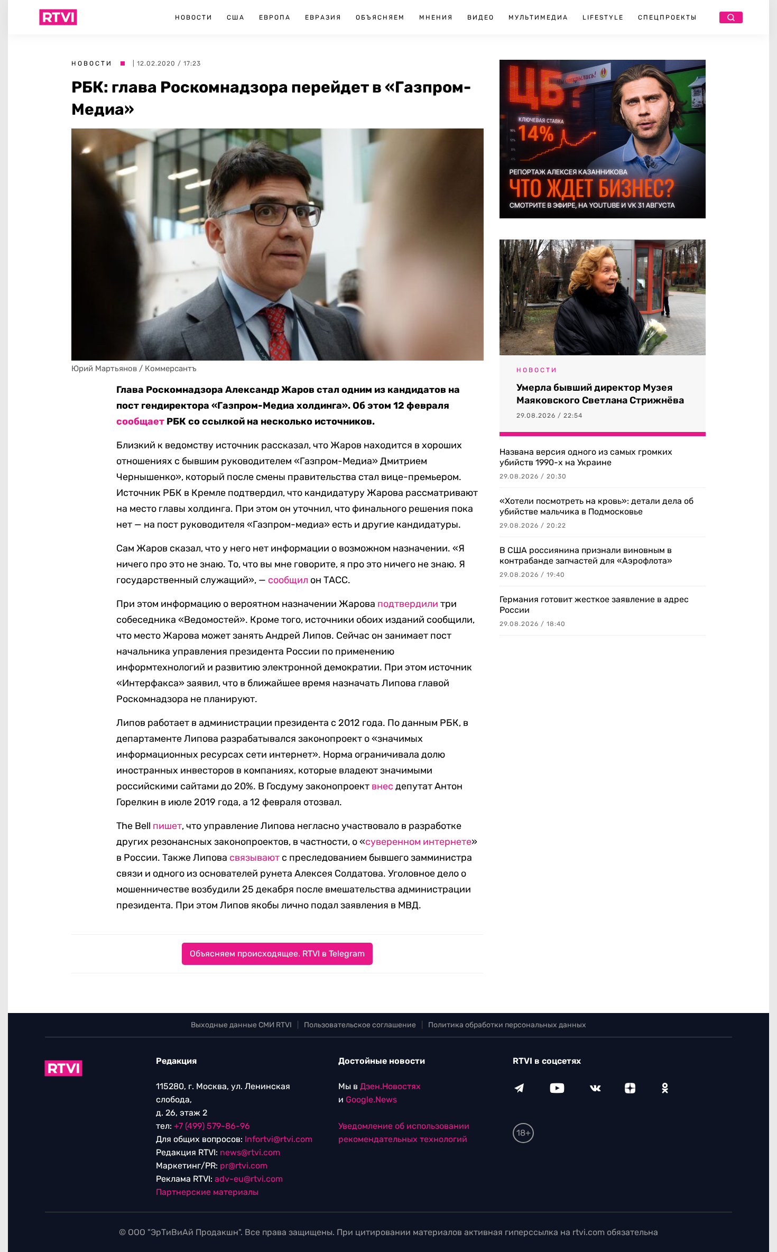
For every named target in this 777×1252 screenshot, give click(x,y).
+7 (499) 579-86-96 (212, 1126)
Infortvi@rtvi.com (278, 1139)
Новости (193, 17)
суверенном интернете (418, 842)
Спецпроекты (667, 17)
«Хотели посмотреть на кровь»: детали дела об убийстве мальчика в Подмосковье (596, 506)
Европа (275, 17)
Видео (480, 17)
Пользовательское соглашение (360, 1024)
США (236, 17)
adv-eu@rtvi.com (249, 1179)
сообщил (288, 580)
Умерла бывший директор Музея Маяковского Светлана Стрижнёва (600, 394)
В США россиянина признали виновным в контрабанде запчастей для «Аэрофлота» (586, 555)
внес (382, 786)
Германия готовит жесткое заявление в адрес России (594, 604)
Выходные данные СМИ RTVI (241, 1024)
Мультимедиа (538, 17)
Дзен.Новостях (390, 1086)
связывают (254, 857)
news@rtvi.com (250, 1152)
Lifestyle (603, 17)
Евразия (323, 17)
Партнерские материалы (207, 1192)
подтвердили (407, 604)
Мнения (436, 17)
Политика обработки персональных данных (507, 1024)
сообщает (140, 421)
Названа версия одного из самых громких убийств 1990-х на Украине (586, 457)
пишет (167, 826)
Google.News (371, 1099)
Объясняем (380, 17)
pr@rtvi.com (243, 1166)
